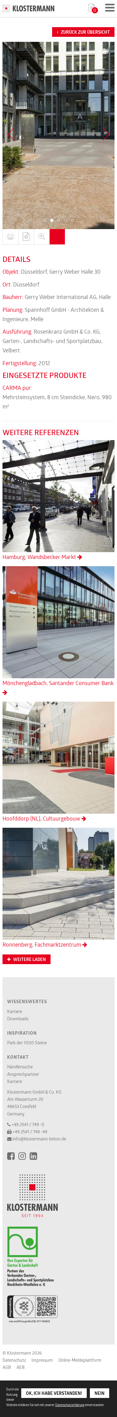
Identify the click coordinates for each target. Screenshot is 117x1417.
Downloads (17, 1019)
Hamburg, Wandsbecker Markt (39, 557)
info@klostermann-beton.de (39, 1139)
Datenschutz (14, 1360)
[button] (44, 220)
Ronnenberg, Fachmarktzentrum (42, 944)
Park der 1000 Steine (27, 1043)
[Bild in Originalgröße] (41, 237)
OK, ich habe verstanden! (54, 1393)
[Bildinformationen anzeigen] (57, 237)
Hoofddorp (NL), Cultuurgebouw (41, 818)
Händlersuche (20, 1067)
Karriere (14, 1011)
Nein (100, 1393)
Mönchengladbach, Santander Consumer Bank (58, 683)
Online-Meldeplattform (79, 1360)
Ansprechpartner (23, 1074)
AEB (21, 1367)
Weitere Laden (29, 959)
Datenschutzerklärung (69, 1405)
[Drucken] (10, 237)
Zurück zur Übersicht (85, 32)
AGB (6, 1367)
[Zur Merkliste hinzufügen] (26, 237)
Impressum (42, 1360)
